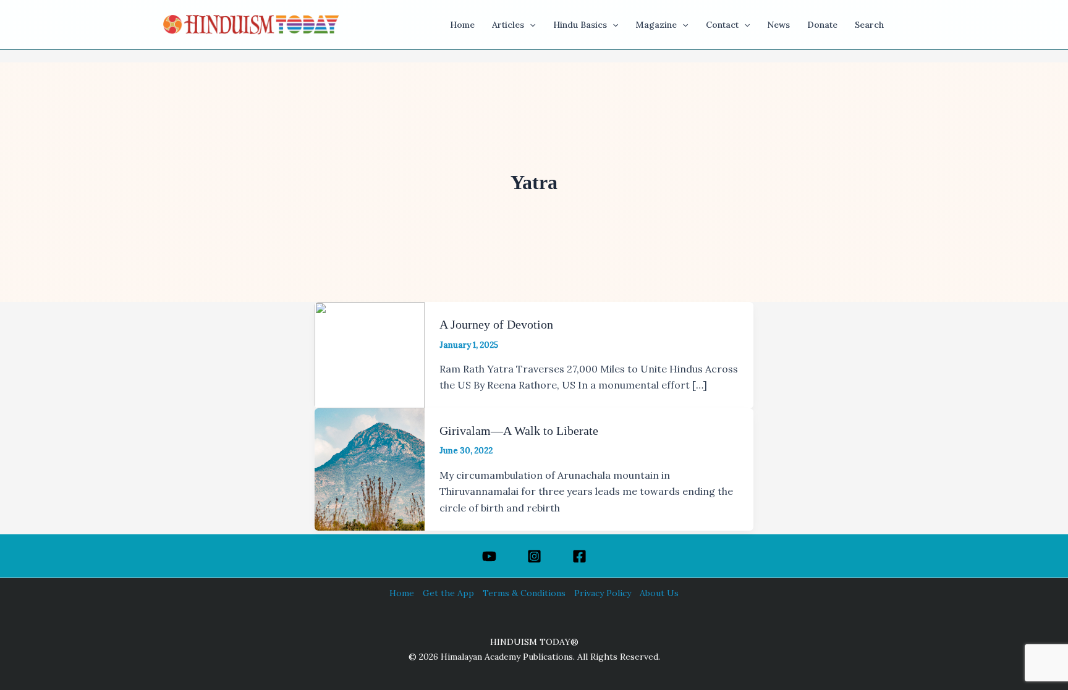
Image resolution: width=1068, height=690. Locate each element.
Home (401, 593)
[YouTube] (489, 556)
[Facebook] (579, 556)
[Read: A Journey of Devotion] (370, 354)
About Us (659, 593)
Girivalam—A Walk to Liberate (518, 430)
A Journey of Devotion (496, 324)
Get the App (448, 593)
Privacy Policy (602, 593)
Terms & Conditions (524, 593)
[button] (529, 24)
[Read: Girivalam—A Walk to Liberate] (370, 468)
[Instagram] (534, 556)
